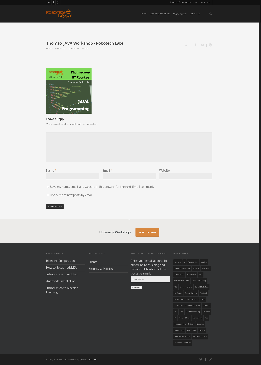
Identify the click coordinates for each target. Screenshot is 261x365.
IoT (175, 312)
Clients (93, 262)
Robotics (200, 324)
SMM (194, 330)
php (206, 318)
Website (164, 170)
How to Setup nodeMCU (61, 267)
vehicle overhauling (182, 337)
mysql (187, 318)
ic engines (178, 306)
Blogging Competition (60, 261)
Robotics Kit (179, 330)
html (203, 299)
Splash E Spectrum (88, 360)
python (191, 324)
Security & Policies (101, 269)
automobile (191, 275)
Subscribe (136, 287)
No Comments (83, 49)
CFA (187, 281)
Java (181, 312)
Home (143, 14)
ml (175, 318)
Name (51, 170)
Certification (179, 281)
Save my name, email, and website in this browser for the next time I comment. (102, 187)
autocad (196, 268)
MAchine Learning (193, 312)
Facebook (203, 293)
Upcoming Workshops (160, 14)
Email (107, 170)
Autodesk (206, 268)
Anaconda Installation (60, 281)
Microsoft (206, 312)
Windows (178, 343)
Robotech (59, 49)
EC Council (178, 293)
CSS (175, 287)
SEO (188, 330)
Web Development (200, 337)
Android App (193, 262)
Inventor (206, 306)
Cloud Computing (199, 281)
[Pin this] (209, 45)
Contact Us (195, 14)
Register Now (147, 232)
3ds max (177, 262)
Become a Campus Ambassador (183, 2)
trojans (202, 330)
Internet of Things (192, 306)
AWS (200, 275)
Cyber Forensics (186, 287)
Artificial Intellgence (182, 268)
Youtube (187, 343)
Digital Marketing (201, 287)
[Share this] (195, 45)
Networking (197, 318)
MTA (181, 318)
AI (184, 262)
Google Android (192, 299)
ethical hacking (191, 293)
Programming (180, 324)
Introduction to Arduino (61, 274)
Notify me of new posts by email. (71, 195)
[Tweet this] (203, 45)
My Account (206, 2)
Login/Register (180, 14)
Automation (179, 275)
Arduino (204, 262)
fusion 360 (179, 299)
